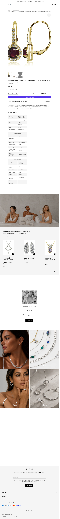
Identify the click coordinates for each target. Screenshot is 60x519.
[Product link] (8, 253)
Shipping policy (28, 510)
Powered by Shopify (15, 516)
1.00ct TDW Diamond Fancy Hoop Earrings (29, 257)
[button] (5, 5)
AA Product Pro (16, 10)
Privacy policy (12, 510)
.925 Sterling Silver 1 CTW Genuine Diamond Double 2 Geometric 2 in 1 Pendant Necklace (8, 259)
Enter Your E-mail (17, 477)
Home (9, 10)
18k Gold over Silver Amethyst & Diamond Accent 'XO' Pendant (50, 259)
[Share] (34, 93)
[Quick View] (13, 254)
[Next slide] (54, 271)
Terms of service (20, 510)
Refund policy (5, 510)
